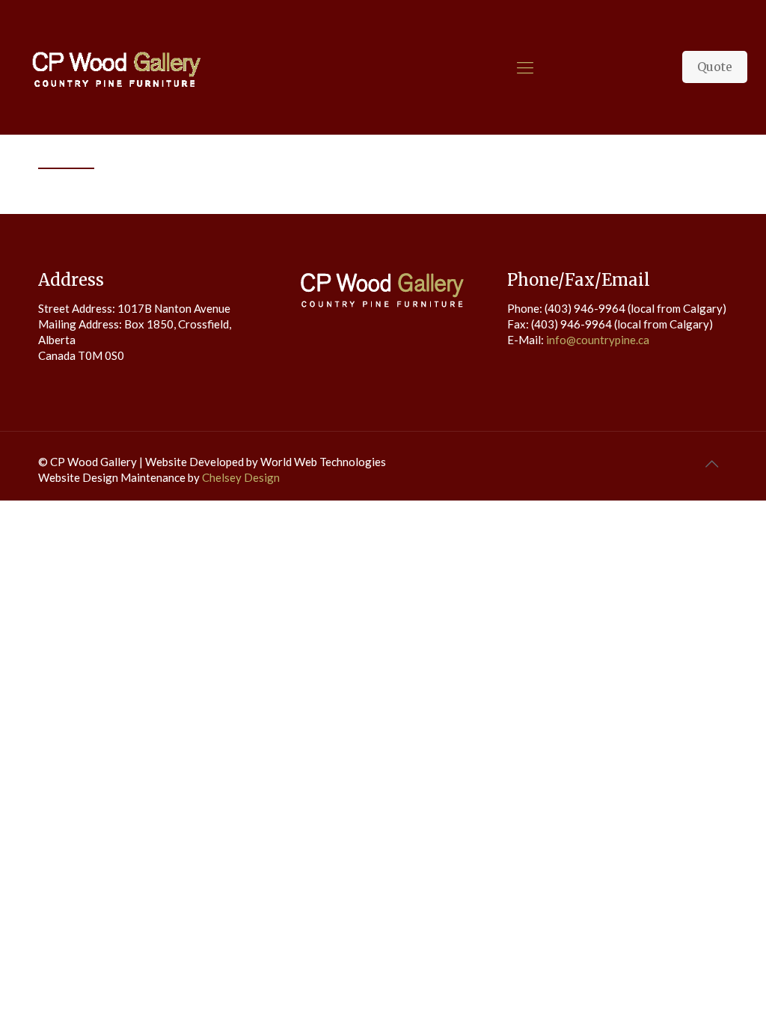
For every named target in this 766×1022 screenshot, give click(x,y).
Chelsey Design (241, 477)
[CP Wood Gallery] (115, 67)
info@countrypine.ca (597, 339)
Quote (714, 66)
